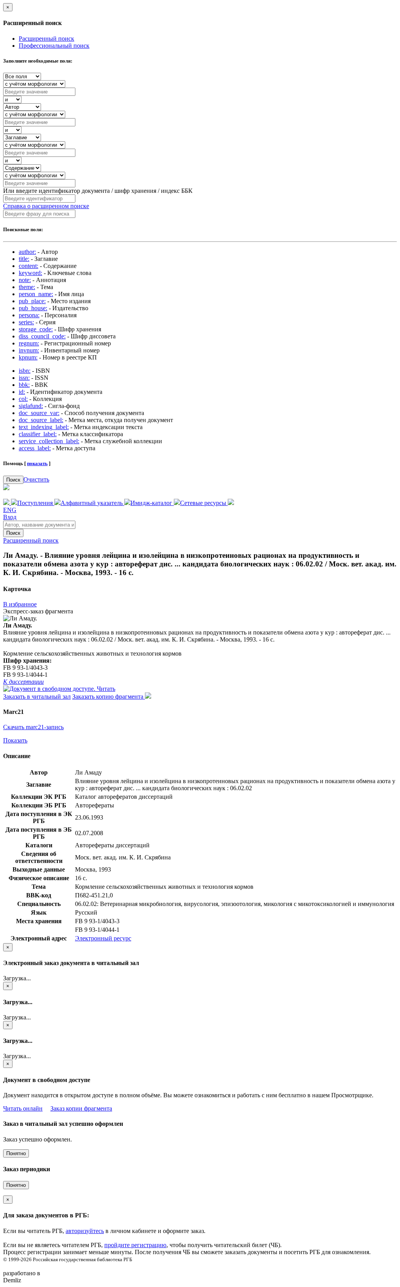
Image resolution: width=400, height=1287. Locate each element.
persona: (29, 315)
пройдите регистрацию (135, 1245)
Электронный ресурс (103, 938)
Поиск (13, 480)
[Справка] (231, 503)
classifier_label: (38, 434)
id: (22, 391)
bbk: (24, 384)
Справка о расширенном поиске (46, 206)
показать (37, 463)
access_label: (35, 448)
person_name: (36, 294)
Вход (9, 517)
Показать (15, 740)
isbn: (24, 370)
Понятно (16, 1153)
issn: (24, 377)
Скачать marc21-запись (33, 727)
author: (27, 251)
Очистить (36, 479)
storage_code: (36, 329)
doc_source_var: (39, 413)
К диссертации (23, 681)
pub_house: (33, 308)
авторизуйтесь (85, 1231)
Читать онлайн (23, 1108)
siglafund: (31, 406)
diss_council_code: (42, 336)
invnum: (29, 350)
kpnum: (28, 357)
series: (26, 322)
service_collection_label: (49, 441)
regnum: (29, 343)
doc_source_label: (41, 420)
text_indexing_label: (44, 427)
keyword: (30, 273)
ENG (9, 510)
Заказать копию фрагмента (108, 696)
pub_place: (32, 301)
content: (28, 265)
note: (25, 280)
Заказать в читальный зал (37, 696)
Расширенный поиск (46, 38)
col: (23, 398)
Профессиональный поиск (54, 45)
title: (24, 258)
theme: (27, 287)
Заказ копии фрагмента (81, 1108)
